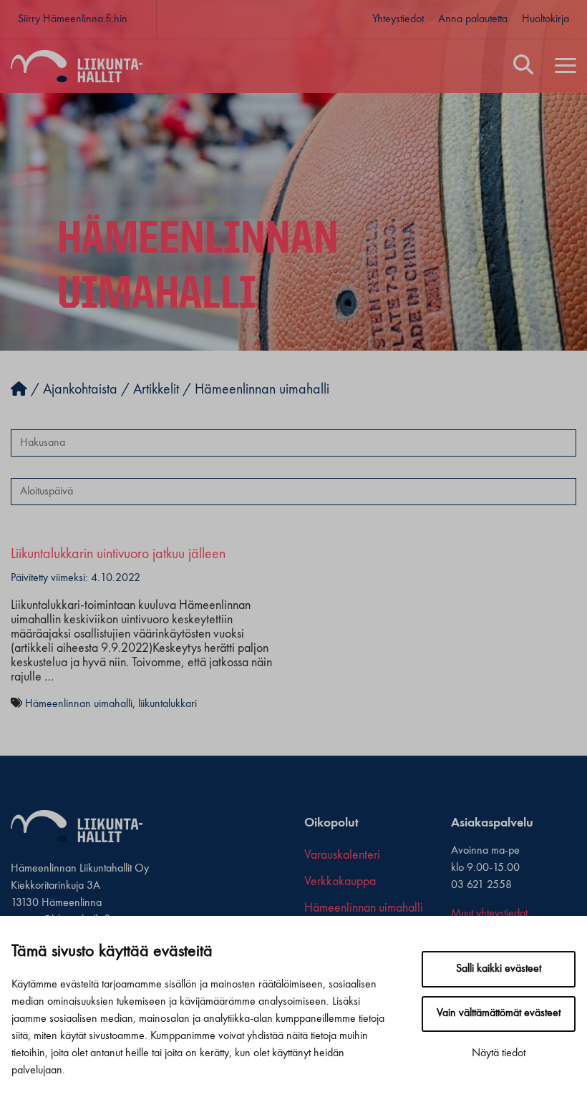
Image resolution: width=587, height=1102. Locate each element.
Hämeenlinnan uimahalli (78, 704)
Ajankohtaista (80, 390)
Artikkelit (156, 390)
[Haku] (523, 66)
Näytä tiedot (498, 1053)
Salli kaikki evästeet (498, 969)
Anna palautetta (473, 19)
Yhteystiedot (398, 19)
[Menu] (565, 66)
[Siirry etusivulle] (19, 390)
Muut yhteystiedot (489, 914)
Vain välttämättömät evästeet (499, 1013)
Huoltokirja (545, 19)
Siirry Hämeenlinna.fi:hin (72, 19)
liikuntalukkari (167, 704)
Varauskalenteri (342, 855)
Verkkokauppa (340, 881)
